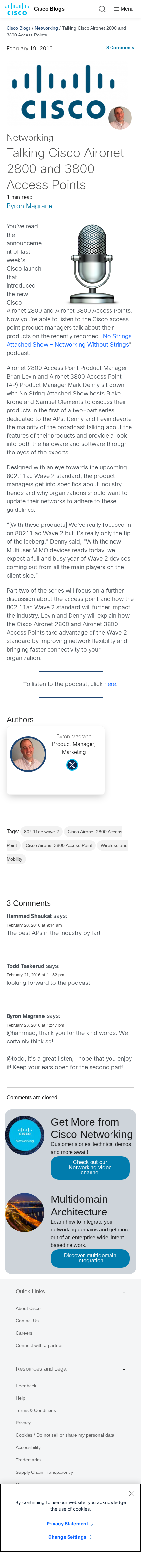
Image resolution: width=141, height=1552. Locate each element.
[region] (70, 1518)
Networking (46, 28)
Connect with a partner (39, 1345)
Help (20, 1398)
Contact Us (27, 1320)
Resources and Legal (42, 1369)
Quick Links (30, 1291)
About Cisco (28, 1308)
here (110, 684)
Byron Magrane (29, 206)
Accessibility (28, 1447)
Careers (24, 1333)
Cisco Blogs (49, 9)
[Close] (131, 1493)
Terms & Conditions (36, 1410)
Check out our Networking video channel (90, 1167)
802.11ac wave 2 (41, 831)
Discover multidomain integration (90, 1258)
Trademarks (28, 1459)
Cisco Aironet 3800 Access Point (59, 845)
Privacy (23, 1422)
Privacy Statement (67, 1523)
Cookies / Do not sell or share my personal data (65, 1435)
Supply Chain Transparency (44, 1472)
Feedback (26, 1385)
